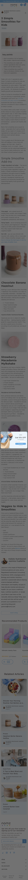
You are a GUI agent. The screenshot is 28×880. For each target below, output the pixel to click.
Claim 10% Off (20, 443)
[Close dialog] (26, 432)
